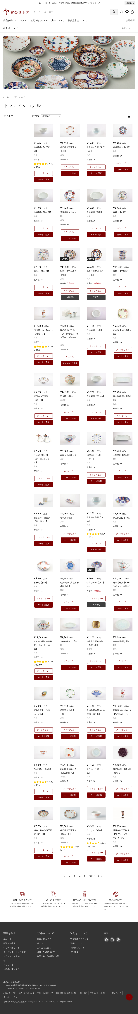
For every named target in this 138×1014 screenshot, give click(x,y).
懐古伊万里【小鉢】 (96, 582)
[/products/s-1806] (96, 813)
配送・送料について (26, 993)
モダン (6, 961)
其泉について (57, 20)
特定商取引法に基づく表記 (66, 993)
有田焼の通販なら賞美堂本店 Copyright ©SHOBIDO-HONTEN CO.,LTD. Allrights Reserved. (38, 1002)
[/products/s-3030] (122, 195)
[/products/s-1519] (70, 624)
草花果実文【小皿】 (122, 147)
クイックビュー (43, 173)
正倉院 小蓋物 (66, 396)
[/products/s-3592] (96, 624)
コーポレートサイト (11, 997)
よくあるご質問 (44, 948)
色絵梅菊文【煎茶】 (43, 769)
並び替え (36, 116)
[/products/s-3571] (43, 693)
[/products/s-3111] (43, 195)
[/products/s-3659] (96, 693)
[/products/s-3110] (96, 313)
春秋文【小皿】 (120, 212)
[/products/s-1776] (43, 565)
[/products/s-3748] (43, 500)
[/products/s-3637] (122, 624)
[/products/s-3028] (70, 500)
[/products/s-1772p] (43, 438)
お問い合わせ (128, 28)
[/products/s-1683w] (70, 313)
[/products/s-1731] (122, 752)
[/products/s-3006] (122, 500)
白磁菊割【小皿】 (95, 330)
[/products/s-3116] (43, 130)
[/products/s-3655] (70, 752)
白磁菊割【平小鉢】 (96, 396)
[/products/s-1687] (96, 130)
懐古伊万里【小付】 (122, 518)
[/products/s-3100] (43, 752)
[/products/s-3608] (70, 130)
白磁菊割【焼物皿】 (122, 455)
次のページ (94, 876)
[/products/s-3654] (70, 195)
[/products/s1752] (70, 379)
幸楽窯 (62, 400)
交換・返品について (45, 993)
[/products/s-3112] (96, 195)
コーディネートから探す (14, 952)
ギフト (23, 20)
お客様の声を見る (11, 969)
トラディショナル (11, 956)
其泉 (35, 155)
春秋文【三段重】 (121, 271)
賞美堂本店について (77, 20)
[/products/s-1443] (122, 693)
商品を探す (9, 20)
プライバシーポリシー (99, 993)
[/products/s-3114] (96, 379)
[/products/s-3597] (96, 752)
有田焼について (10, 28)
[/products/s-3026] (70, 438)
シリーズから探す (11, 948)
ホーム (6, 97)
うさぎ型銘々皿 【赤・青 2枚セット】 (42, 459)
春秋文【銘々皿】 (42, 271)
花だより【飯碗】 (95, 830)
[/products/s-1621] (70, 693)
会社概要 (130, 20)
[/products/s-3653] (43, 379)
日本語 (129, 3)
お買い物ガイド (38, 20)
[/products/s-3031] (43, 254)
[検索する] (114, 12)
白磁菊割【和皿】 (95, 212)
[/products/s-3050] (43, 813)
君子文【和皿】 (41, 582)
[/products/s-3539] (96, 500)
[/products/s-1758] (122, 313)
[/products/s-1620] (96, 438)
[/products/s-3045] (122, 254)
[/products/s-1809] (70, 813)
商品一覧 (7, 939)
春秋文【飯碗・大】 (69, 455)
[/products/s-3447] (122, 565)
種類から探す (9, 943)
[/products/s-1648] (70, 565)
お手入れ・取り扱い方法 (48, 956)
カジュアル (8, 965)
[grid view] (129, 116)
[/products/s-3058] (122, 813)
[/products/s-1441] (43, 313)
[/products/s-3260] (43, 624)
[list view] (133, 116)
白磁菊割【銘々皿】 (43, 212)
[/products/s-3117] (122, 438)
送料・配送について (46, 952)
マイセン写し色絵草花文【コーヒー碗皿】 (43, 645)
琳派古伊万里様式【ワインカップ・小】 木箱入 (121, 834)
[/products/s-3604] (122, 130)
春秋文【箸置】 (67, 518)
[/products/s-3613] (122, 379)
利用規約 (83, 993)
